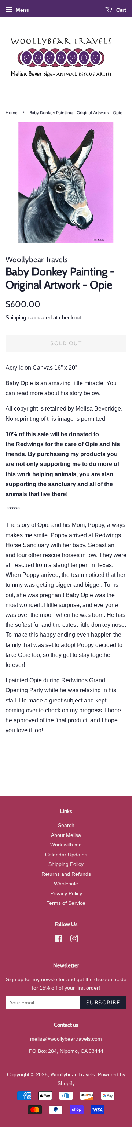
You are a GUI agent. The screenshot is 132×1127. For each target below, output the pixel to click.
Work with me (66, 845)
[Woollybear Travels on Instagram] (74, 940)
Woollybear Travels (73, 1074)
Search (66, 825)
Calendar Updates (66, 854)
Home (12, 112)
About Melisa (66, 835)
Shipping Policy (66, 864)
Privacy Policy (66, 893)
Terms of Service (66, 903)
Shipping (16, 317)
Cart (120, 10)
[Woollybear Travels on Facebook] (58, 940)
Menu (22, 10)
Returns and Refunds (66, 874)
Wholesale (66, 883)
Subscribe (103, 1002)
